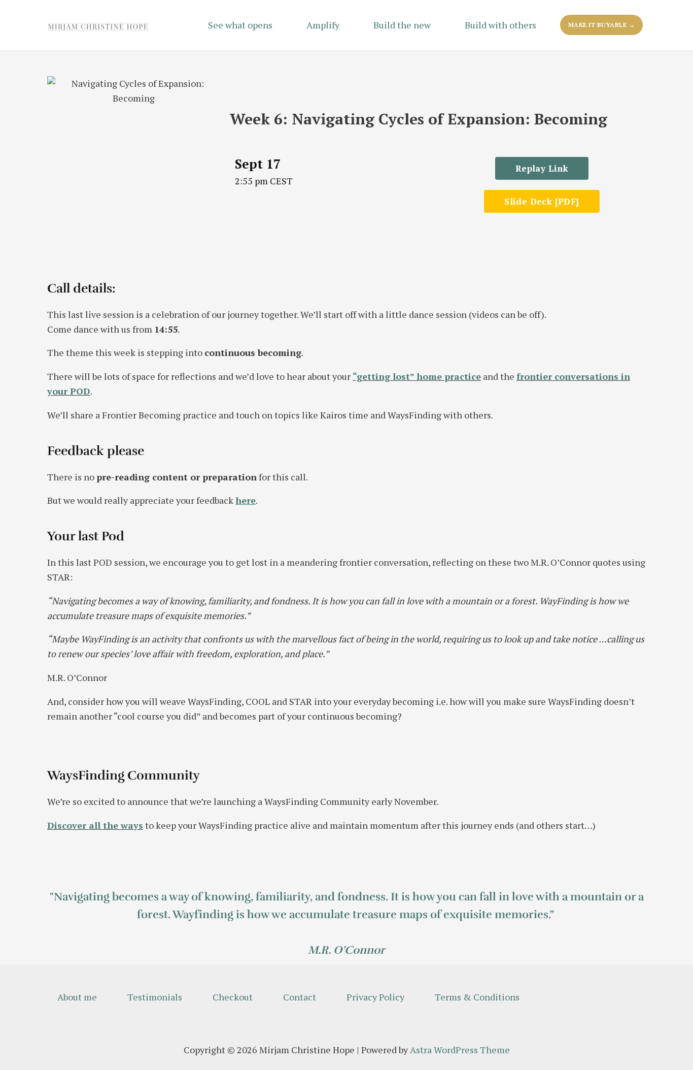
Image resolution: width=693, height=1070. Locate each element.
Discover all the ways (95, 825)
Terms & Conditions (477, 997)
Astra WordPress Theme (460, 1050)
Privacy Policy (375, 997)
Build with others (500, 25)
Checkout (233, 997)
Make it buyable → (601, 24)
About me (77, 997)
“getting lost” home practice (417, 376)
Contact (299, 997)
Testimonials (154, 997)
